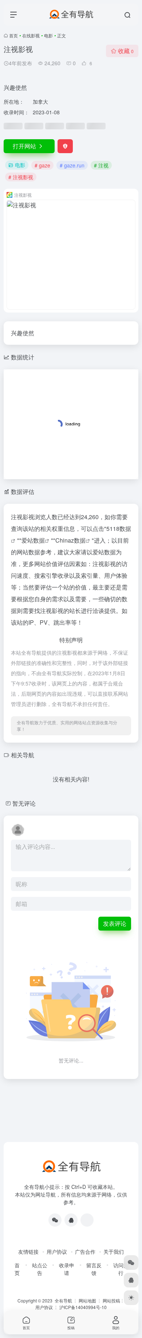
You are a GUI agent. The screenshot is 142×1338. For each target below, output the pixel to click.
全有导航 (64, 1300)
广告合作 (85, 1251)
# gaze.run (72, 165)
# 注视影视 (20, 177)
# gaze (42, 165)
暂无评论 (24, 803)
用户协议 (57, 1251)
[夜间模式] (131, 1297)
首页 (13, 35)
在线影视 (31, 35)
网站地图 (87, 1300)
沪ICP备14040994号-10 (83, 1307)
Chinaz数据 (70, 540)
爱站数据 (33, 540)
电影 (48, 35)
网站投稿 (111, 1300)
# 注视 (101, 165)
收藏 (126, 51)
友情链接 (28, 1251)
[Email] (87, 1220)
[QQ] (71, 1220)
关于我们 (113, 1251)
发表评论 (114, 923)
